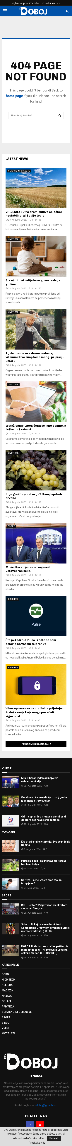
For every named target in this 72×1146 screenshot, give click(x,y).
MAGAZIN (7, 990)
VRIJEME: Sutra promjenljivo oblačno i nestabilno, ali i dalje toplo (34, 213)
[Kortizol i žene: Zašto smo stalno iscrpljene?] (10, 884)
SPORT (6, 1017)
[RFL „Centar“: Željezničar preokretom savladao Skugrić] (10, 909)
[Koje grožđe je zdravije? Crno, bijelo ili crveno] (36, 470)
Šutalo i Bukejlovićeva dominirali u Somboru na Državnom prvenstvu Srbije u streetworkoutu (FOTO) (45, 927)
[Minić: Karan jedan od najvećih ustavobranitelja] (36, 543)
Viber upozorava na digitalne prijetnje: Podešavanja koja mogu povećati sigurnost (34, 712)
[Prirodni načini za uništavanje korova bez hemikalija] (10, 865)
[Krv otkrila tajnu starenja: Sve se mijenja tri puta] (10, 846)
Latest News (17, 159)
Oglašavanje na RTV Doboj (25, 3)
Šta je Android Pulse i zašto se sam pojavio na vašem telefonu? (31, 642)
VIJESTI (11, 526)
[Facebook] (30, 1125)
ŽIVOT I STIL (13, 239)
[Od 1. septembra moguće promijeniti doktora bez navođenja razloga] (10, 821)
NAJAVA (7, 995)
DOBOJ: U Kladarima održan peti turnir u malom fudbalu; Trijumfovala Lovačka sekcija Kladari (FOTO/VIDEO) (45, 950)
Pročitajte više (37, 1142)
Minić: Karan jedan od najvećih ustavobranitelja (28, 569)
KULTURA (7, 984)
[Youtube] (40, 1125)
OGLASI (6, 1001)
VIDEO (5, 1022)
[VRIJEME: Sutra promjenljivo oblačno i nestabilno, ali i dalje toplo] (36, 188)
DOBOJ (6, 974)
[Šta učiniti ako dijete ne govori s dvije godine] (36, 256)
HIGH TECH (13, 599)
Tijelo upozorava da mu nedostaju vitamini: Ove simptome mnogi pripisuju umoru (35, 357)
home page (14, 96)
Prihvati (53, 1138)
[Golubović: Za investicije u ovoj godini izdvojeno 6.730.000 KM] (10, 801)
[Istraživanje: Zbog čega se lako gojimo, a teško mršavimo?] (36, 401)
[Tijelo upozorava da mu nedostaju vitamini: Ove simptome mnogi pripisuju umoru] (36, 329)
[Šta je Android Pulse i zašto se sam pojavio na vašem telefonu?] (36, 616)
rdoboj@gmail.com (46, 1105)
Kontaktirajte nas (51, 3)
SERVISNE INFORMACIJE (19, 171)
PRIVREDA (8, 1006)
